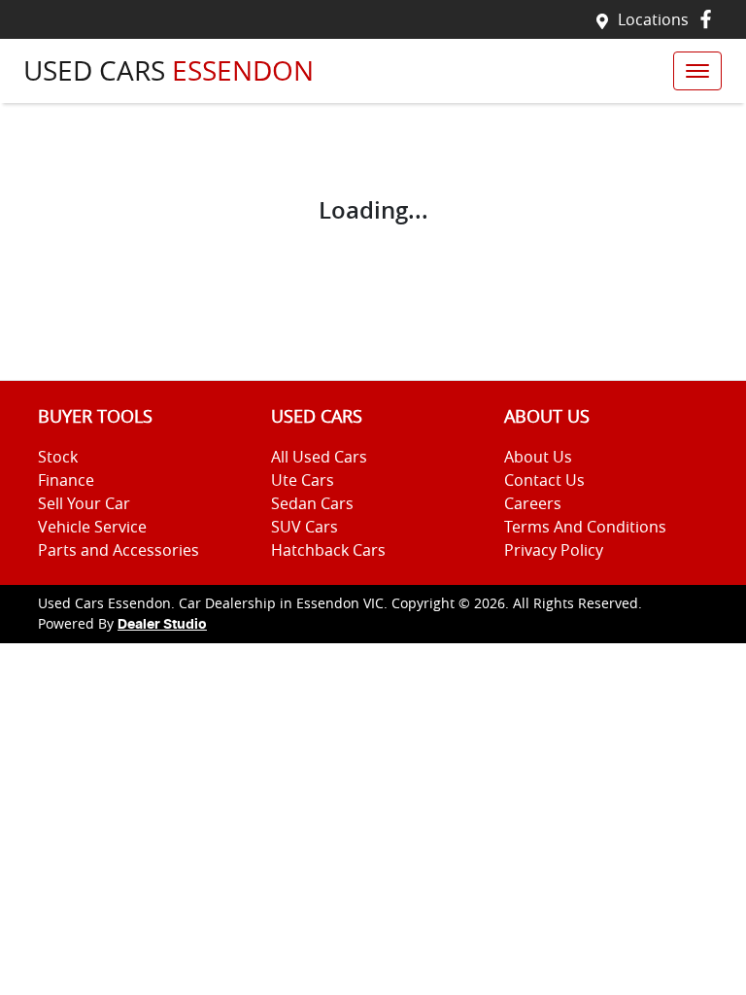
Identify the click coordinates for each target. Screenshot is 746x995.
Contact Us (544, 480)
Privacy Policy (553, 550)
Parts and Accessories (118, 550)
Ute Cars (302, 480)
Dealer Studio (162, 625)
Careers (532, 503)
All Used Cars (319, 456)
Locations (653, 19)
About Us (538, 456)
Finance (66, 480)
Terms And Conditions (585, 526)
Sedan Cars (312, 503)
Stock (58, 456)
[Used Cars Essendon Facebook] (709, 19)
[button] (697, 70)
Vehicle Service (92, 526)
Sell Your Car (84, 503)
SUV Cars (304, 526)
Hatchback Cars (328, 550)
